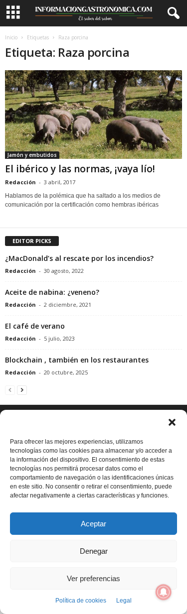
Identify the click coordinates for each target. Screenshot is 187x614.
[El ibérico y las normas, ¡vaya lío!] (93, 114)
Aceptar (93, 523)
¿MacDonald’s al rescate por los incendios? (79, 258)
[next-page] (22, 389)
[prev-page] (10, 389)
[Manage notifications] (164, 592)
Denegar (94, 551)
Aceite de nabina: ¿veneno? (52, 292)
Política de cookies (80, 600)
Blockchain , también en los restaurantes (77, 360)
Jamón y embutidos (32, 154)
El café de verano (35, 326)
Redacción (20, 182)
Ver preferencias (93, 578)
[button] (172, 422)
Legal (124, 600)
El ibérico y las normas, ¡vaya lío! (80, 168)
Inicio (11, 37)
